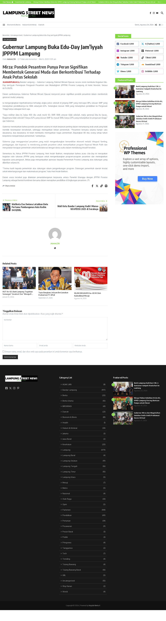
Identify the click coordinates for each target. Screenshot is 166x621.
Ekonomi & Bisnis (13, 25)
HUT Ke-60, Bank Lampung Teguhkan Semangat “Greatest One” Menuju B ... (18, 292)
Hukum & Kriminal (29, 25)
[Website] (55, 248)
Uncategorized (16, 35)
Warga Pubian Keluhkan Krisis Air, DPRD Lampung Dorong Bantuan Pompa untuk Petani (149, 103)
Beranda (6, 35)
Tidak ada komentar (28, 59)
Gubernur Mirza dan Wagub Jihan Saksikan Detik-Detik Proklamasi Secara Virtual (149, 118)
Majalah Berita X (94, 605)
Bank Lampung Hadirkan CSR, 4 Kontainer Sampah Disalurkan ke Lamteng (148, 88)
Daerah (41, 25)
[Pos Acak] (156, 25)
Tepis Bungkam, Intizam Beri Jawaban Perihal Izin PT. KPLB (53, 293)
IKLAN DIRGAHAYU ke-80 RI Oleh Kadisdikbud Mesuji (87, 294)
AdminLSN (11, 59)
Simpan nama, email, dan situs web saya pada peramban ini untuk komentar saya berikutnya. (43, 351)
